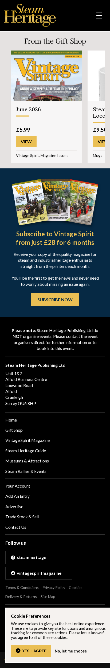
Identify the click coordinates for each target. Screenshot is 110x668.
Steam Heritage (30, 15)
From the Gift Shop (55, 41)
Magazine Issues (54, 155)
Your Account (17, 485)
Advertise (14, 506)
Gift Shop (14, 430)
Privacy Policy (53, 587)
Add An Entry (17, 496)
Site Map (48, 596)
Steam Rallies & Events (25, 471)
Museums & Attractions (27, 460)
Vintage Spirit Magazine (27, 440)
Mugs (97, 155)
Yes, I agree (34, 651)
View (26, 141)
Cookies (75, 587)
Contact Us (15, 527)
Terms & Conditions (22, 587)
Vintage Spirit (27, 155)
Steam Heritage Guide (25, 450)
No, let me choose (71, 651)
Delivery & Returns (21, 596)
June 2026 (28, 109)
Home (11, 419)
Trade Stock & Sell (22, 516)
